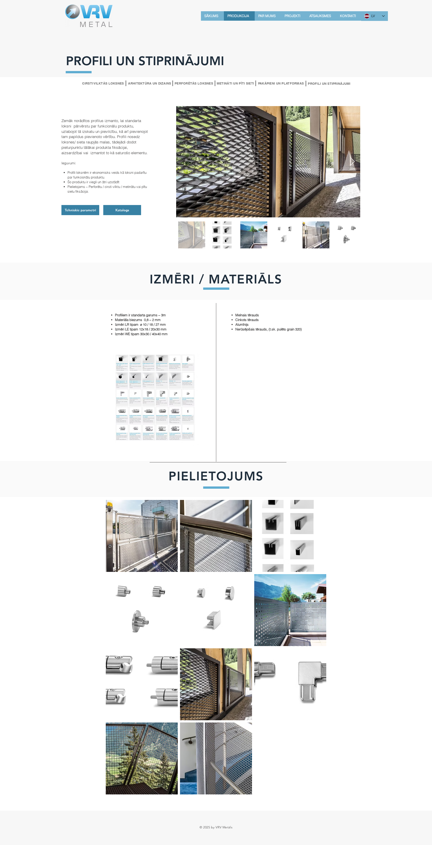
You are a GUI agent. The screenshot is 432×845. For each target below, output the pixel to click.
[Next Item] (352, 161)
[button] (122, 210)
